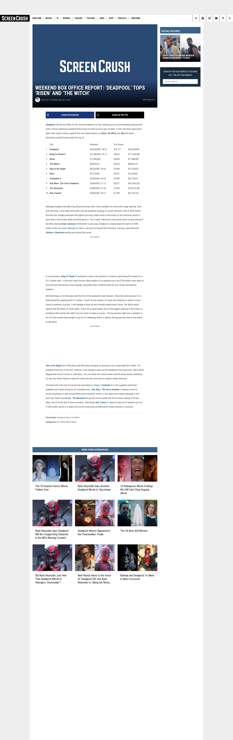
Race (68, 417)
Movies (49, 18)
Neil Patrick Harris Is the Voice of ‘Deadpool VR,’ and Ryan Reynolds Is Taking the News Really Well (94, 579)
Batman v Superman (55, 232)
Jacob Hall (45, 100)
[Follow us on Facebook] (223, 18)
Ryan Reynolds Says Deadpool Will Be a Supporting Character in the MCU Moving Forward (51, 534)
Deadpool (61, 417)
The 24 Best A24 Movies (134, 530)
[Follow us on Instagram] (209, 18)
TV (57, 18)
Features (91, 18)
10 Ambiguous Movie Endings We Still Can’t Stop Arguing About (136, 489)
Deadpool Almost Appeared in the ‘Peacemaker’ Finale (94, 532)
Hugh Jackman (68, 223)
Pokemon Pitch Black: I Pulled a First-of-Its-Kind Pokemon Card (178, 56)
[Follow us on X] (229, 18)
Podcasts (122, 18)
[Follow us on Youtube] (216, 18)
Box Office (61, 422)
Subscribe (135, 18)
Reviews (66, 18)
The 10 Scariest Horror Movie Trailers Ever (51, 487)
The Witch (75, 417)
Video (102, 18)
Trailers (78, 18)
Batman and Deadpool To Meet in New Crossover (137, 577)
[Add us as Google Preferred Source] (202, 18)
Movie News (71, 422)
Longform (36, 18)
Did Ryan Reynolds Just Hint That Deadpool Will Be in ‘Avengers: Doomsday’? (50, 579)
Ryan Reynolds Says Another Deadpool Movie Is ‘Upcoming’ (94, 487)
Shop (111, 18)
